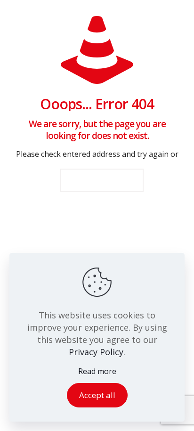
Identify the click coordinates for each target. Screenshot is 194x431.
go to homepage (102, 180)
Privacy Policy (96, 352)
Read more (97, 371)
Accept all (97, 395)
